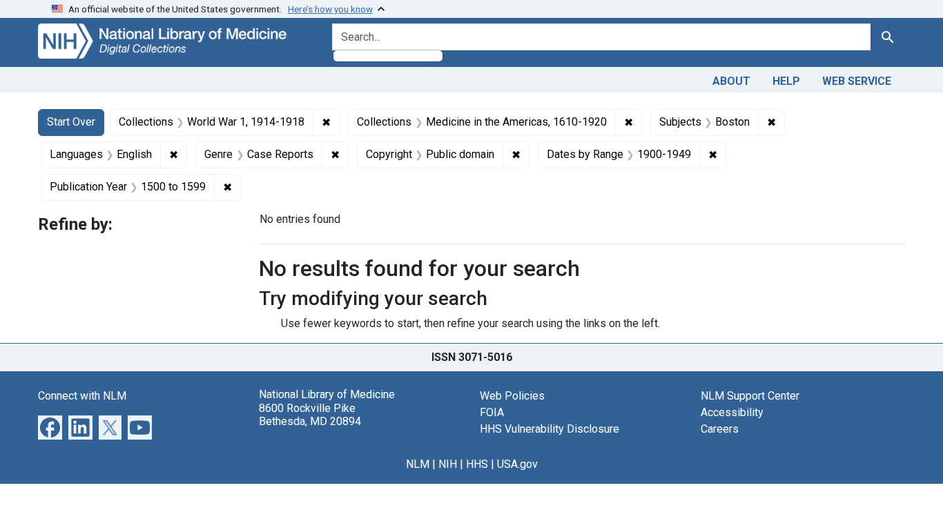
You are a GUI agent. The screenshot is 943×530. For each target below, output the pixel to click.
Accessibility (732, 412)
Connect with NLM (82, 395)
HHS (477, 464)
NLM (417, 464)
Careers (720, 428)
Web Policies (512, 395)
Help (786, 81)
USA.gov (517, 464)
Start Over (71, 121)
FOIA (492, 412)
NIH (447, 464)
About (731, 81)
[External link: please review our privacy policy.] (50, 426)
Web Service (856, 81)
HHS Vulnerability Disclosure (549, 428)
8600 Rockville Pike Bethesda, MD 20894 (310, 415)
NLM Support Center (750, 395)
